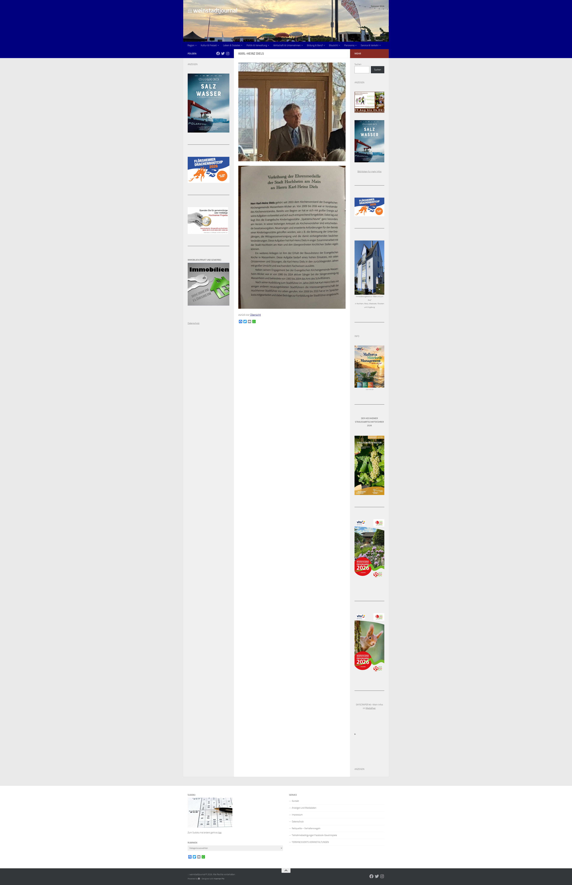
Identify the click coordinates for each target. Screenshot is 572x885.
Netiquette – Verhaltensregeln (306, 828)
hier (220, 832)
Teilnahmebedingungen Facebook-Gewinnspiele (314, 835)
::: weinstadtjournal (212, 10)
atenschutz (194, 323)
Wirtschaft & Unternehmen (287, 45)
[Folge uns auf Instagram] (227, 53)
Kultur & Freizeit (209, 45)
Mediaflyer (371, 708)
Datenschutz (298, 821)
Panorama (349, 45)
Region (191, 45)
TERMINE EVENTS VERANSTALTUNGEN (310, 842)
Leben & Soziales (231, 45)
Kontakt (295, 801)
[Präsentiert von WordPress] (199, 879)
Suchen (358, 64)
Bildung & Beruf (315, 45)
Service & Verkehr (370, 45)
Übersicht (255, 314)
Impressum (297, 814)
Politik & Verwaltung (257, 45)
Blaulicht (333, 45)
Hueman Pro (219, 879)
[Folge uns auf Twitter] (223, 53)
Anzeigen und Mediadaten (304, 808)
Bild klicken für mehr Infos (369, 171)
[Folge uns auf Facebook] (218, 53)
